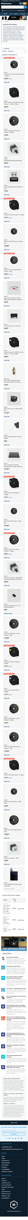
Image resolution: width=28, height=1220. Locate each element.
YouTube (21, 1138)
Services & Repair (7, 1171)
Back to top (14, 1122)
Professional (6, 1163)
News (3, 1158)
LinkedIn (15, 1138)
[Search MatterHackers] (25, 7)
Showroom (5, 1160)
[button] (14, 10)
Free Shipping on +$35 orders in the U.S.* (10, 0)
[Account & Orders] (20, 3)
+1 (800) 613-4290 (7, 1147)
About (4, 1178)
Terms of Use (6, 1196)
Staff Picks (15, 13)
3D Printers (22, 13)
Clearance (6, 48)
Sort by (4, 51)
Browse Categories (9, 55)
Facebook (6, 1138)
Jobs (3, 1189)
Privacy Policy (6, 1193)
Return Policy (6, 1191)
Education (5, 1165)
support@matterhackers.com (12, 1149)
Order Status (6, 1183)
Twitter (9, 1138)
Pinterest (18, 1138)
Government (6, 1169)
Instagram (12, 1138)
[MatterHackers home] (6, 4)
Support (4, 1167)
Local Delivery (6, 1185)
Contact (4, 1180)
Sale (11, 13)
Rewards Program (8, 1187)
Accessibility (6, 1198)
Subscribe (14, 1134)
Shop (3, 1156)
